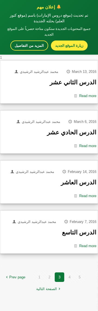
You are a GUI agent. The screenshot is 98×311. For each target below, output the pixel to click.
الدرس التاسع (79, 232)
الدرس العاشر (78, 182)
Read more (87, 96)
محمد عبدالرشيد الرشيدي (39, 72)
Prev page (17, 277)
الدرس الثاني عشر (73, 82)
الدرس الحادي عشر (71, 132)
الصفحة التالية (46, 289)
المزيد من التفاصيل (29, 45)
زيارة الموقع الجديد (69, 45)
